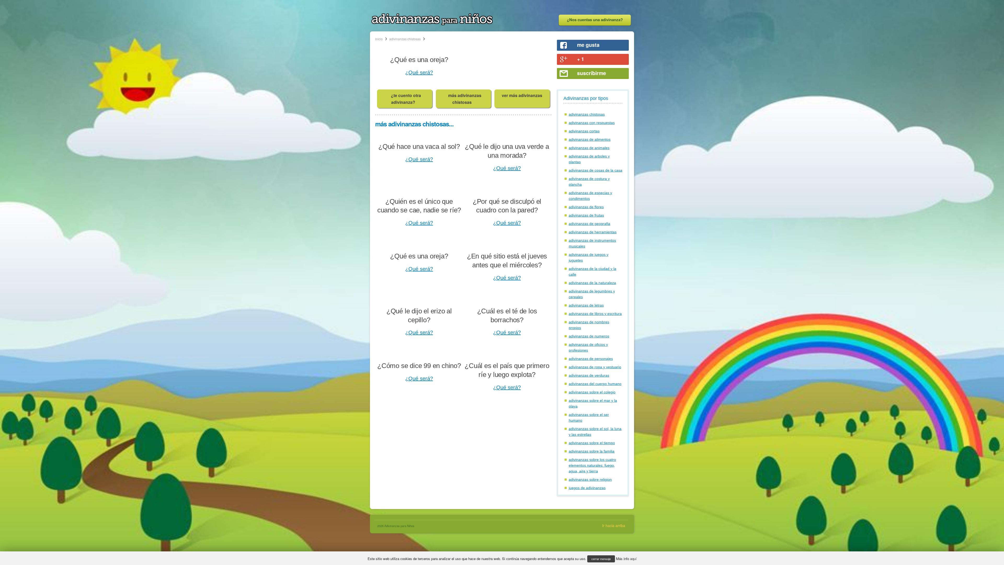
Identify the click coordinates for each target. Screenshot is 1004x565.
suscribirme (591, 73)
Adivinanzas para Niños (399, 526)
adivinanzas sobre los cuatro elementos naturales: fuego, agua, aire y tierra (592, 465)
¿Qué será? (419, 72)
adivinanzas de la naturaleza (592, 283)
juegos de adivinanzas (587, 488)
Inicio (379, 39)
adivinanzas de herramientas (593, 232)
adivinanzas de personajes (591, 359)
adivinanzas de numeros (589, 336)
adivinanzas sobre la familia (591, 451)
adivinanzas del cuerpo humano (595, 384)
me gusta (588, 44)
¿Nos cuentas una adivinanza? (595, 19)
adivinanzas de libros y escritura (595, 314)
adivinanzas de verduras (589, 375)
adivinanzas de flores (586, 207)
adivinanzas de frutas (586, 215)
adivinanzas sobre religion (590, 479)
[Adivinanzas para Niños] (432, 23)
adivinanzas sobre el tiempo (592, 443)
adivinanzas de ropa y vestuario (595, 367)
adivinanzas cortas (584, 131)
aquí (633, 558)
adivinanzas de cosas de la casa (595, 170)
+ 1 (580, 59)
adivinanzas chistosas (405, 39)
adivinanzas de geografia (589, 224)
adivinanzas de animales (589, 148)
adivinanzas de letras (586, 305)
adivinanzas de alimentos (590, 139)
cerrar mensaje (601, 559)
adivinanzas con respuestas (592, 123)
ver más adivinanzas (522, 95)
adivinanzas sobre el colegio (592, 392)
